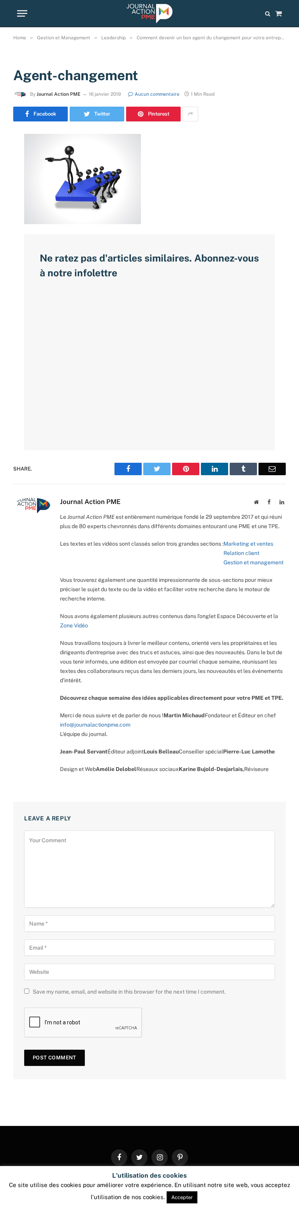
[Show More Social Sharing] (190, 114)
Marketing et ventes (248, 544)
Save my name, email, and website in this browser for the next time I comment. (129, 992)
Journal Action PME (59, 94)
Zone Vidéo (74, 625)
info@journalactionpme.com (95, 725)
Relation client (241, 553)
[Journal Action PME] (149, 13)
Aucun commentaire (157, 94)
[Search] (268, 13)
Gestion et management (253, 562)
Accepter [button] (182, 1197)
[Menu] (22, 13)
